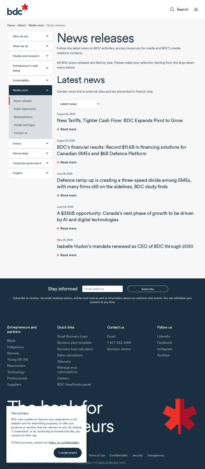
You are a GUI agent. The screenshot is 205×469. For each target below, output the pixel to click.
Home (11, 25)
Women (13, 353)
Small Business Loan (72, 336)
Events (17, 143)
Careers (63, 378)
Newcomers (16, 366)
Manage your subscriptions (67, 369)
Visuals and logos (24, 124)
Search (183, 9)
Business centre (119, 349)
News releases (23, 100)
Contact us (20, 132)
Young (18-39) (17, 359)
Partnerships (20, 153)
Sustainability (21, 80)
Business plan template (74, 343)
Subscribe (148, 289)
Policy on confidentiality (64, 442)
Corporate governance (27, 163)
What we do (20, 46)
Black (11, 341)
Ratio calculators (70, 355)
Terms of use (97, 455)
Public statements (25, 108)
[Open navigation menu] (196, 9)
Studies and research (26, 56)
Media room (36, 25)
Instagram (164, 349)
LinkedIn (163, 336)
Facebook (164, 343)
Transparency (155, 455)
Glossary (64, 361)
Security (138, 455)
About (22, 25)
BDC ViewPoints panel (74, 384)
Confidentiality (119, 455)
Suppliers (14, 384)
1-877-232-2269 (119, 343)
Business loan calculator (75, 349)
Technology (16, 372)
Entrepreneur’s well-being (26, 68)
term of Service (108, 462)
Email (111, 336)
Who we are (20, 36)
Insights (17, 173)
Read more (68, 129)
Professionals (17, 378)
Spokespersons (23, 116)
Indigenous (15, 347)
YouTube (163, 355)
